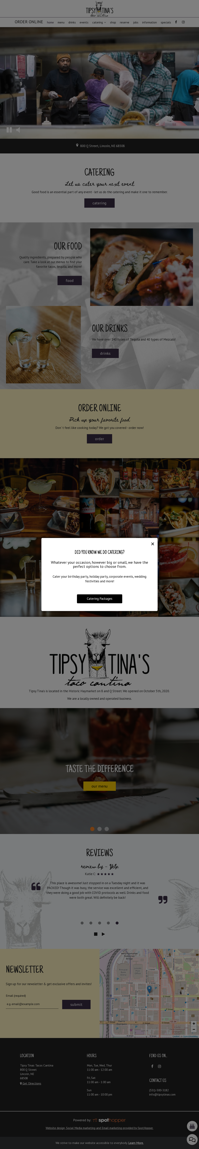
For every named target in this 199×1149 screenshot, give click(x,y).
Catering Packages (99, 598)
